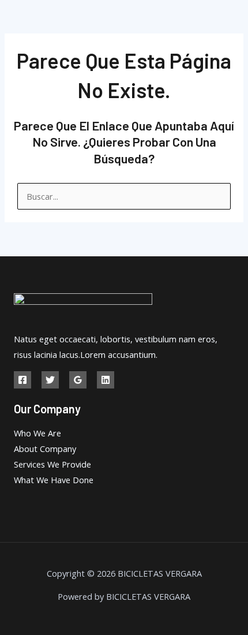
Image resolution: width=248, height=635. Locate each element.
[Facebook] (22, 380)
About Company (45, 448)
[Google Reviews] (78, 380)
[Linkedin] (105, 380)
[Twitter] (50, 380)
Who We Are (37, 433)
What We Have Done (53, 479)
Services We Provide (52, 464)
